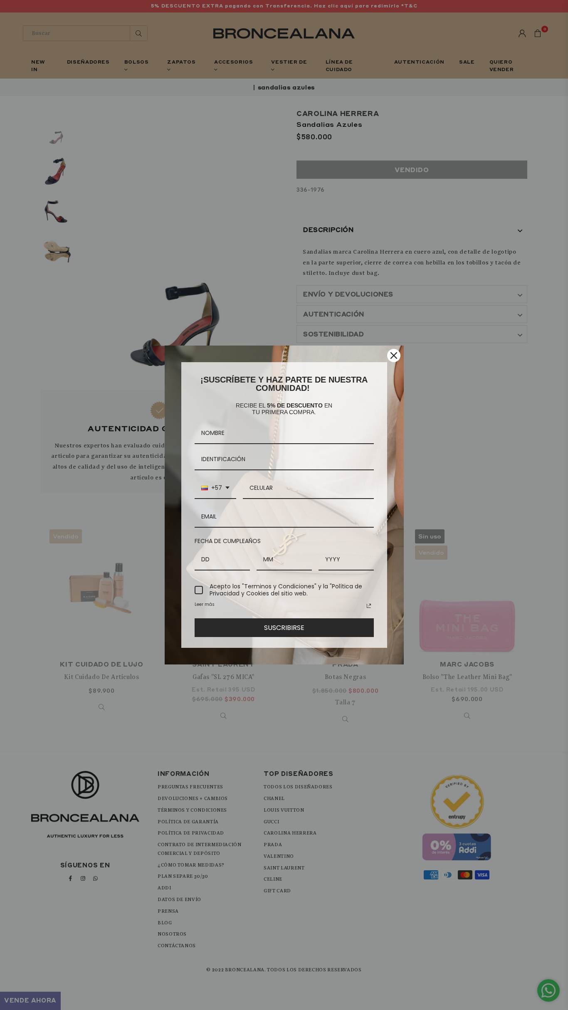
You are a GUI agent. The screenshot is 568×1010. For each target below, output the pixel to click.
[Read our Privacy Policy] (369, 606)
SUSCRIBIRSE (284, 627)
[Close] (394, 355)
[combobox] (215, 488)
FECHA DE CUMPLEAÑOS (228, 541)
